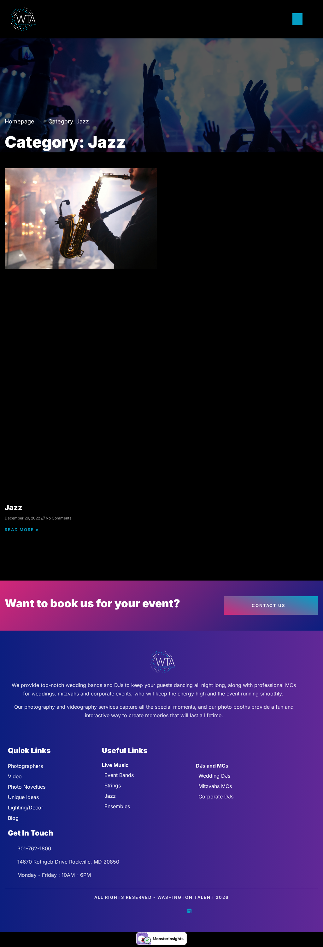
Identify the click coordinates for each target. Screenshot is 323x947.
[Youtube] (161, 911)
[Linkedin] (175, 911)
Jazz (13, 507)
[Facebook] (133, 911)
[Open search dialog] (310, 19)
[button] (296, 19)
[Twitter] (147, 911)
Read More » (22, 529)
